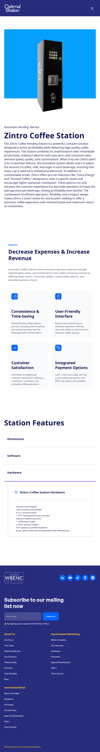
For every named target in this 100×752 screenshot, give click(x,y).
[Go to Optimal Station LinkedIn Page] (62, 578)
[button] (92, 8)
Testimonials (10, 662)
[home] (12, 8)
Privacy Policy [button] (42, 623)
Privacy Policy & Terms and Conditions (22, 747)
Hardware (55, 651)
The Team (9, 645)
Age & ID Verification (60, 662)
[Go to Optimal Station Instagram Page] (93, 578)
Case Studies (10, 673)
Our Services (57, 645)
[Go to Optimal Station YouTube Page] (70, 578)
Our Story (9, 640)
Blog (6, 679)
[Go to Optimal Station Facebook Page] (85, 578)
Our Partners (10, 657)
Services (8, 668)
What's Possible (58, 640)
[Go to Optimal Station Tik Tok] (77, 578)
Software (55, 657)
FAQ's (54, 668)
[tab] (50, 439)
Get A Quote (57, 673)
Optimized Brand (12, 651)
